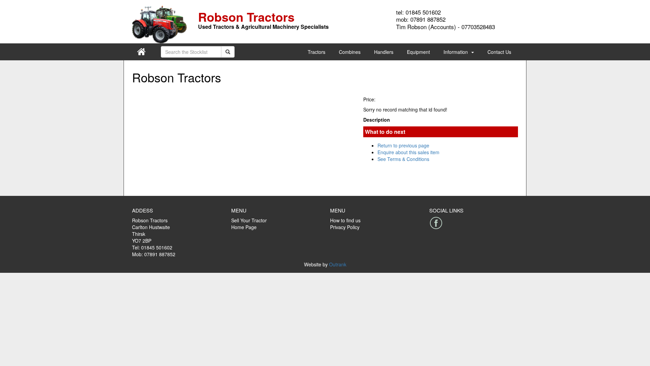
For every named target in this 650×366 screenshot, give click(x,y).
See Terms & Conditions (403, 159)
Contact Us (499, 51)
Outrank (337, 264)
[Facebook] (436, 223)
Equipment (418, 51)
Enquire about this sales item (408, 152)
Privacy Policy (345, 227)
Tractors (316, 51)
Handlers (383, 51)
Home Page (244, 227)
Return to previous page (403, 145)
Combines (350, 51)
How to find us (345, 220)
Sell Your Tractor (249, 220)
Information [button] (455, 51)
